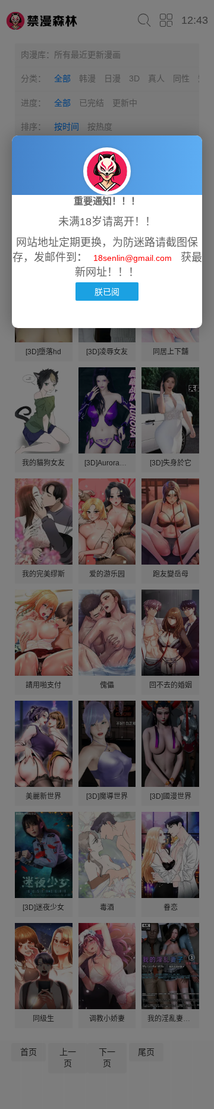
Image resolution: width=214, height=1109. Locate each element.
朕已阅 (107, 291)
